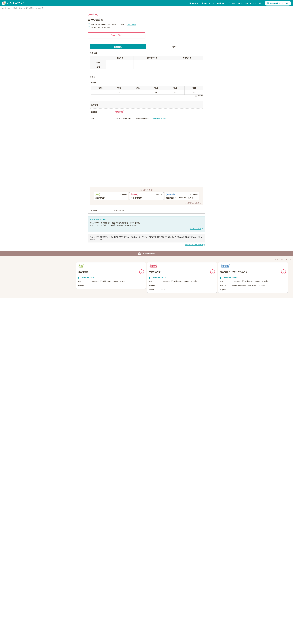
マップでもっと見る (192, 203)
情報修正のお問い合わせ (194, 244)
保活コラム (236, 3)
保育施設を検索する (199, 3)
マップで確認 (131, 24)
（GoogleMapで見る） (159, 118)
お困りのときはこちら (253, 3)
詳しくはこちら (195, 228)
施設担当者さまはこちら (279, 3)
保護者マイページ (223, 3)
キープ (211, 3)
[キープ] (141, 271)
